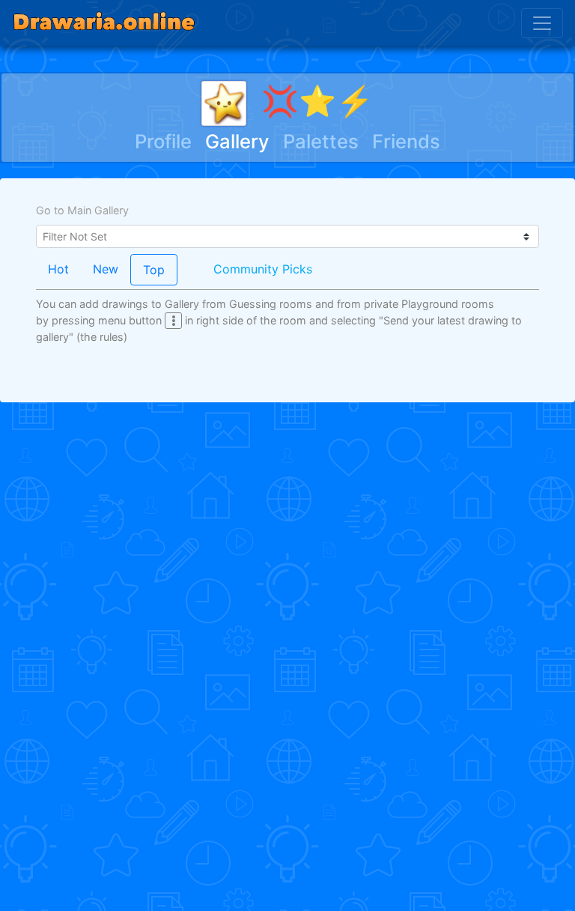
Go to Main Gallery (82, 210)
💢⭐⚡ (317, 100)
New (105, 268)
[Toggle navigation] (542, 23)
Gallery (237, 141)
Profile (163, 141)
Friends (406, 141)
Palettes (321, 141)
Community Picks (262, 268)
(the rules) (101, 336)
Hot (58, 268)
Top (154, 269)
